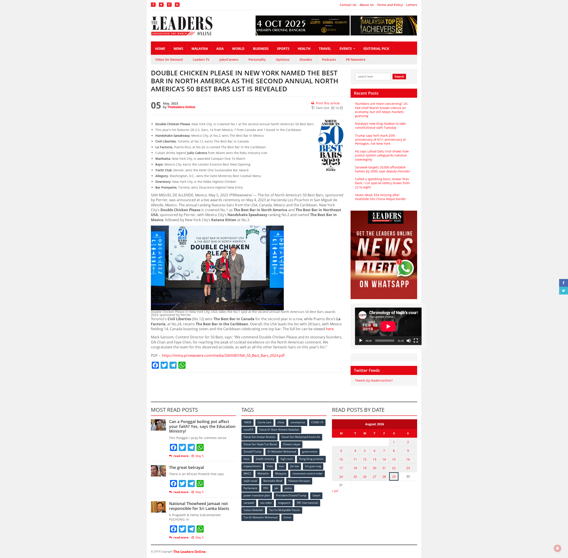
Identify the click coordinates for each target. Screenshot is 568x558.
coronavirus (297, 422)
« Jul (335, 491)
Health (304, 48)
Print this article (328, 103)
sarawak (249, 503)
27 (374, 476)
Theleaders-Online (181, 107)
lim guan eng (313, 466)
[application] (388, 326)
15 (394, 459)
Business (260, 48)
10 (341, 459)
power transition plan (257, 495)
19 (365, 468)
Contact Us (348, 4)
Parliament (250, 488)
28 (384, 476)
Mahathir (263, 473)
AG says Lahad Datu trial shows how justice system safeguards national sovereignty (382, 155)
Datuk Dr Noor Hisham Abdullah (279, 429)
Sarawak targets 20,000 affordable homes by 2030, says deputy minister (382, 169)
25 (355, 476)
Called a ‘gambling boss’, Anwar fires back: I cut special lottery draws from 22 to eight (382, 183)
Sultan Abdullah (253, 510)
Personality (257, 59)
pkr (276, 488)
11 (355, 459)
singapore (284, 503)
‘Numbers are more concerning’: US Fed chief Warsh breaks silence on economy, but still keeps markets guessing (381, 109)
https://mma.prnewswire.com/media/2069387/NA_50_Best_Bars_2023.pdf (223, 355)
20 (374, 468)
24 (341, 476)
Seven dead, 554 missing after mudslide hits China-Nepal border (380, 197)
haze (247, 459)
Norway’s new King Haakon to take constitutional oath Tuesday (380, 125)
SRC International (307, 503)
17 (341, 468)
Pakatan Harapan (299, 481)
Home (160, 48)
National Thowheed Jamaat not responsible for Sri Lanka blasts (199, 506)
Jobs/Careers (229, 59)
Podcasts (329, 59)
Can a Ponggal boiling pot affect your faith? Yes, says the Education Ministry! (202, 426)
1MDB (247, 422)
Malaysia (199, 48)
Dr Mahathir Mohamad (282, 451)
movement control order (307, 473)
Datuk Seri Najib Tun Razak (260, 444)
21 (384, 468)
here (330, 328)
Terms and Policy (390, 4)
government (309, 451)
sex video (266, 503)
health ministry (265, 459)
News (178, 48)
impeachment (252, 466)
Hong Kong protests (311, 459)
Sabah (316, 495)
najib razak (250, 481)
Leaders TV (201, 59)
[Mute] (408, 340)
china (281, 422)
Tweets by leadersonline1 (374, 380)
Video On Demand (169, 59)
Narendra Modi (272, 481)
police (288, 488)
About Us (367, 4)
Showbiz (306, 59)
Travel (325, 48)
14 (384, 459)
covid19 (248, 429)
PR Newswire (355, 59)
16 (408, 459)
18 (355, 468)
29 (394, 476)
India (270, 466)
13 (374, 459)
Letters (411, 4)
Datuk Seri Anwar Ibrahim (259, 437)
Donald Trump (252, 451)
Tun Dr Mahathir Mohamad (260, 517)
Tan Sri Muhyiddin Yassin (284, 510)
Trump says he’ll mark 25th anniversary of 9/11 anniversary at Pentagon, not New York (380, 139)
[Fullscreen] (416, 340)
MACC (247, 473)
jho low (294, 466)
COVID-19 (317, 422)
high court (286, 459)
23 (408, 468)
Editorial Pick (376, 48)
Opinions (283, 59)
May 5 (199, 456)
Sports (283, 48)
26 (365, 476)
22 (394, 468)
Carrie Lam (264, 422)
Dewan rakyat (291, 444)
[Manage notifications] (557, 548)
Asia (220, 48)
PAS (265, 488)
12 (365, 459)
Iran (281, 466)
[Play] (361, 340)
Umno (287, 517)
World (238, 48)
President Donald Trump (291, 495)
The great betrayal (186, 467)
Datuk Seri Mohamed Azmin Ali (301, 437)
